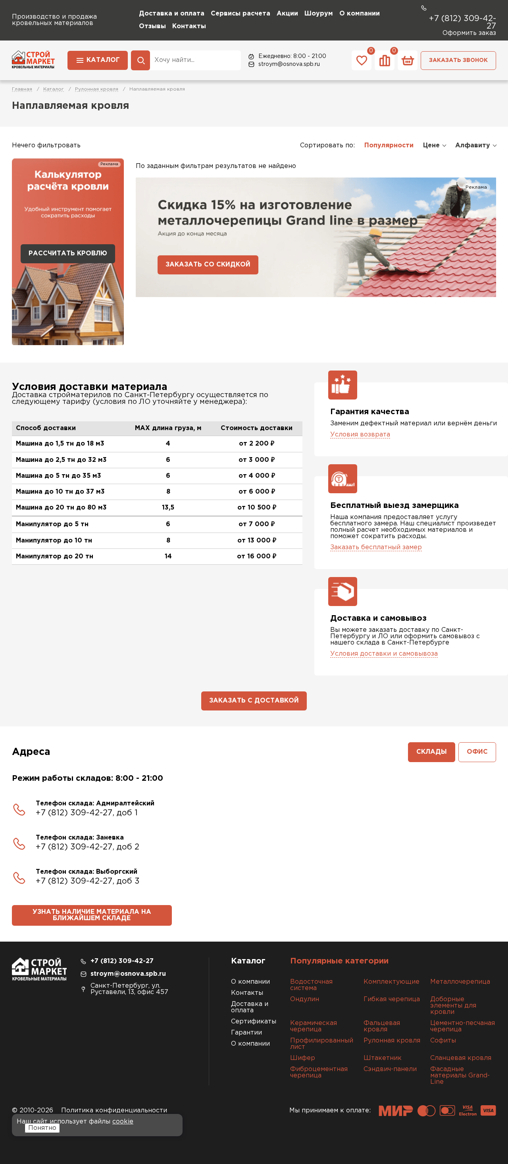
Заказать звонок (458, 60)
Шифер (302, 1058)
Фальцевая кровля (382, 1026)
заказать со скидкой (207, 265)
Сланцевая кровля (460, 1058)
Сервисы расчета (240, 14)
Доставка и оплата (171, 14)
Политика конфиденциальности (114, 1111)
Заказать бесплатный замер (376, 547)
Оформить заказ (469, 33)
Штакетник (383, 1058)
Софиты (443, 1041)
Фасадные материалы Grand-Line (460, 1075)
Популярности (389, 146)
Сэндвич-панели (390, 1069)
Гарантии (246, 1033)
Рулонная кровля (96, 89)
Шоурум (318, 14)
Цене (431, 146)
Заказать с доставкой (254, 701)
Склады (431, 752)
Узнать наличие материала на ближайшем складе (92, 915)
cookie (122, 1122)
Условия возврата (360, 435)
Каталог (103, 60)
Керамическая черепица (313, 1026)
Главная (22, 89)
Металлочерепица (460, 982)
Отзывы (152, 26)
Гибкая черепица (392, 999)
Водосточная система (311, 985)
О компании (359, 14)
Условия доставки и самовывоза (384, 654)
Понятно (42, 1128)
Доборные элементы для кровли (453, 1005)
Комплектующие (391, 982)
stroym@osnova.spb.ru (289, 64)
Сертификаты (253, 1022)
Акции (287, 14)
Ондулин (304, 999)
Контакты (189, 26)
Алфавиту (472, 146)
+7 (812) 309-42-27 (462, 22)
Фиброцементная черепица (319, 1072)
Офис (477, 752)
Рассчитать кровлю (68, 254)
